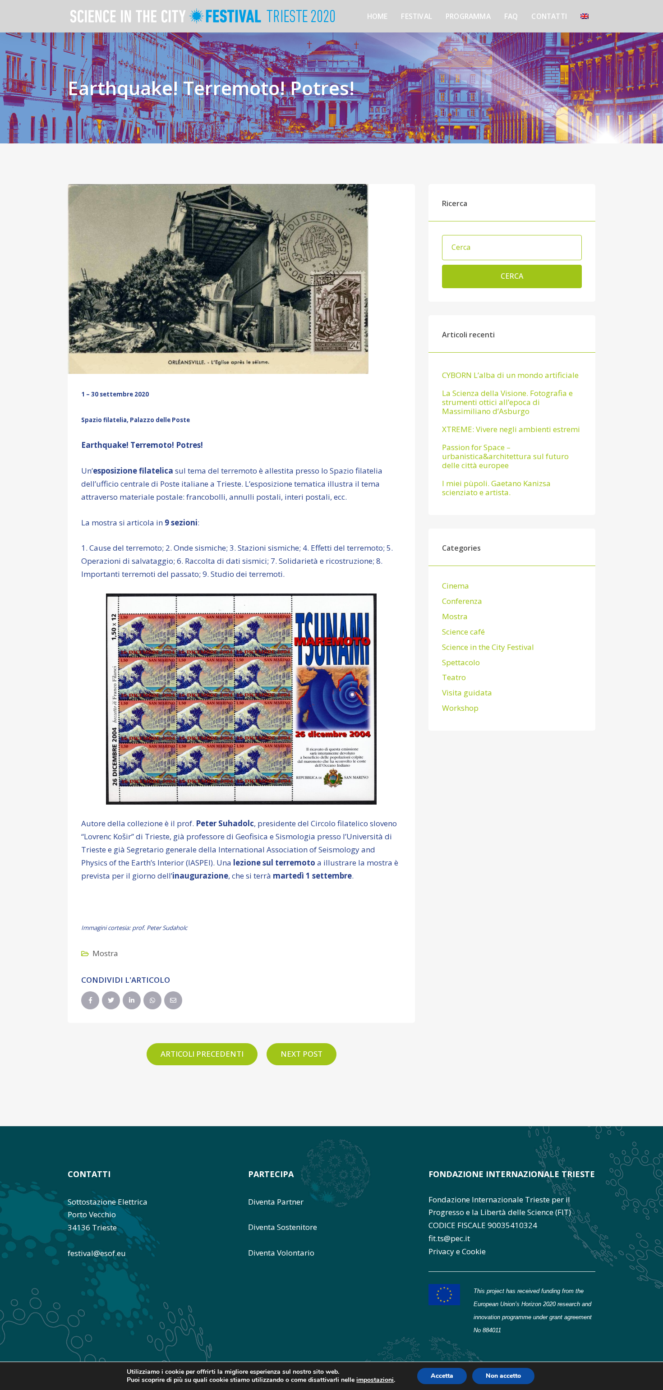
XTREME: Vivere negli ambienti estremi (511, 429)
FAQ (511, 16)
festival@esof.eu (97, 1253)
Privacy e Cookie (457, 1251)
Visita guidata (467, 692)
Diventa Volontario (281, 1252)
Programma (468, 16)
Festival (416, 16)
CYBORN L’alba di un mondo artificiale (510, 375)
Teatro (454, 677)
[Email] (173, 1000)
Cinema (455, 585)
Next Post (301, 1054)
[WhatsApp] (152, 1000)
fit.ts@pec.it (449, 1238)
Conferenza (462, 601)
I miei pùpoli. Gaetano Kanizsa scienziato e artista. (496, 488)
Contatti (549, 16)
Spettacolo (461, 662)
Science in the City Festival (488, 647)
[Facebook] (90, 1000)
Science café (463, 631)
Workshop (460, 708)
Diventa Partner (276, 1202)
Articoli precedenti (202, 1054)
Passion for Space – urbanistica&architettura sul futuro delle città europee (505, 456)
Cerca (512, 276)
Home (377, 16)
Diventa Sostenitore (282, 1227)
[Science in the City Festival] (202, 15)
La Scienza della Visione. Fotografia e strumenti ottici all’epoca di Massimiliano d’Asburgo (507, 402)
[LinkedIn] (132, 1000)
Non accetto (503, 1376)
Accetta (442, 1376)
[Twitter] (111, 1000)
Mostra (105, 953)
